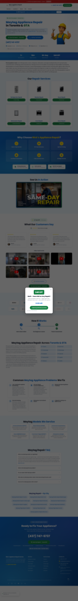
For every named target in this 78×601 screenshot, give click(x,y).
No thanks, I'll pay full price (32, 310)
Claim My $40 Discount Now (39, 307)
